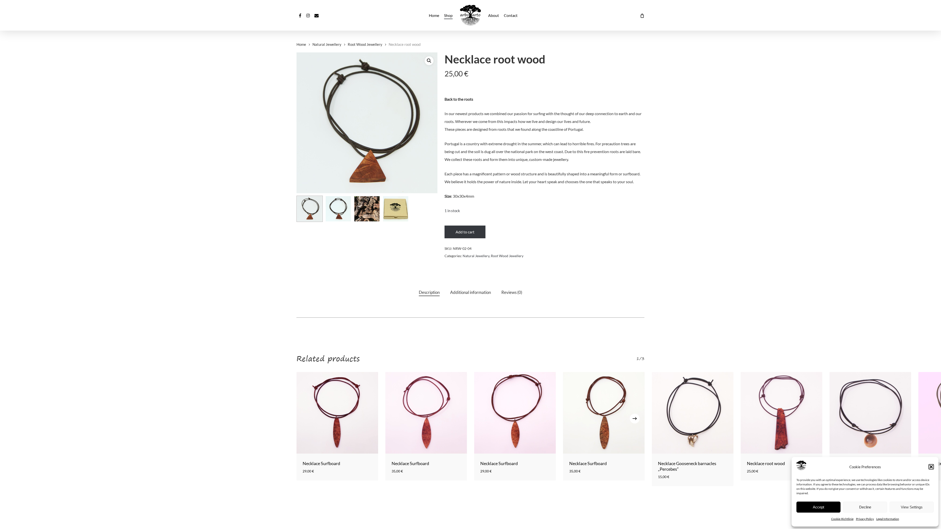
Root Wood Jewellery (365, 44)
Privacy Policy (865, 519)
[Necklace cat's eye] (870, 413)
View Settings (912, 507)
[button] (931, 466)
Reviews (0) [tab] (511, 292)
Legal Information (887, 519)
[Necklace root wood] (781, 413)
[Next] (635, 418)
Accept (818, 507)
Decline (865, 507)
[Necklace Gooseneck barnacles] (692, 413)
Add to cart (465, 231)
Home (301, 44)
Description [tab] (429, 292)
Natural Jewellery (326, 44)
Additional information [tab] (470, 292)
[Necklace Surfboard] (337, 413)
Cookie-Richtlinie (842, 519)
